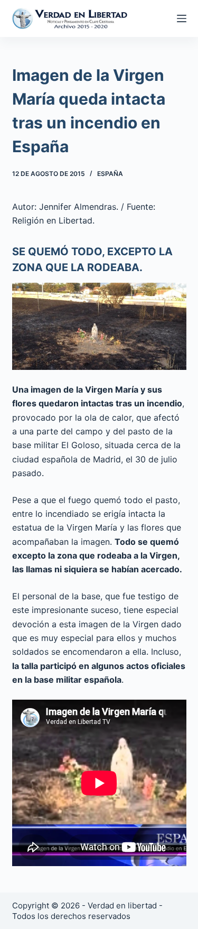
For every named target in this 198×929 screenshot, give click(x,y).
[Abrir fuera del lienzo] (181, 18)
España (110, 174)
